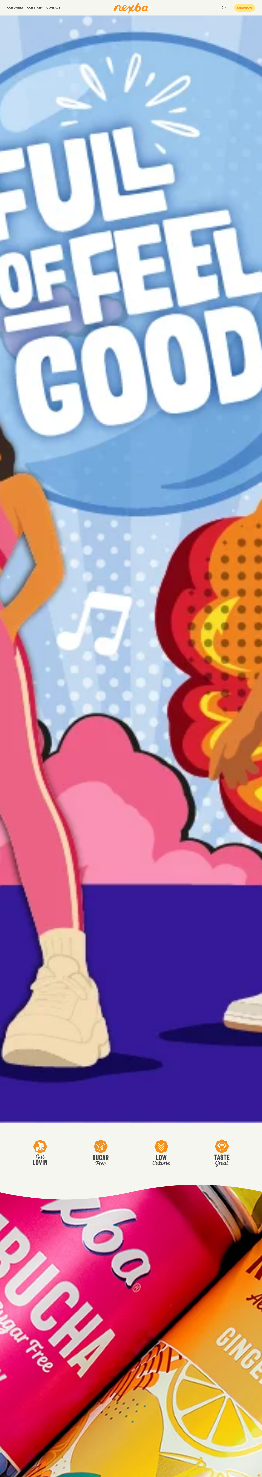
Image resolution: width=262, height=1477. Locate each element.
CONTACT (53, 8)
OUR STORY (35, 8)
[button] (223, 7)
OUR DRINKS (15, 8)
